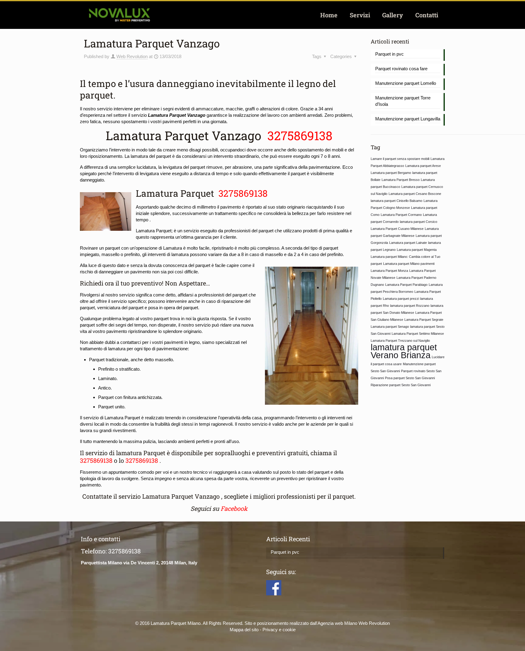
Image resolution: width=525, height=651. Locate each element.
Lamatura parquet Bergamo (391, 173)
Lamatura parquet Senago (390, 326)
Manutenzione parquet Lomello (405, 83)
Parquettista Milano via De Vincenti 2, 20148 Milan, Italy (139, 562)
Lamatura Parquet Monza (389, 270)
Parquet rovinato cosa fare (401, 68)
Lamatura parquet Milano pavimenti (408, 263)
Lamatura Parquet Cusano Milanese (397, 228)
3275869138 (298, 135)
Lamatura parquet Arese (423, 166)
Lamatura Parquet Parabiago (406, 284)
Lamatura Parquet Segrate (423, 319)
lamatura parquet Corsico (418, 221)
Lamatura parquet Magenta (417, 249)
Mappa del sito (244, 629)
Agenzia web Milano (337, 623)
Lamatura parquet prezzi (401, 298)
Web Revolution (132, 56)
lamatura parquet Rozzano (409, 305)
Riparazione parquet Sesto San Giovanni (401, 385)
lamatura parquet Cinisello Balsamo (396, 201)
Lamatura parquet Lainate (408, 242)
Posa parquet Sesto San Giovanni (410, 378)
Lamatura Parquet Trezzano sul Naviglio (400, 340)
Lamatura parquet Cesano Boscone (415, 194)
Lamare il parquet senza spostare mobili (400, 159)
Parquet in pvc (389, 54)
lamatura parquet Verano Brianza (404, 351)
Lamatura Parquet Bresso (401, 180)
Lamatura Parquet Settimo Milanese (418, 333)
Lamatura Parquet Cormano (401, 214)
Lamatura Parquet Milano (176, 623)
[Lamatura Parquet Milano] (119, 15)
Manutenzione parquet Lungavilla (407, 118)
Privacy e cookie (279, 629)
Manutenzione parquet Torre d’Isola (403, 101)
